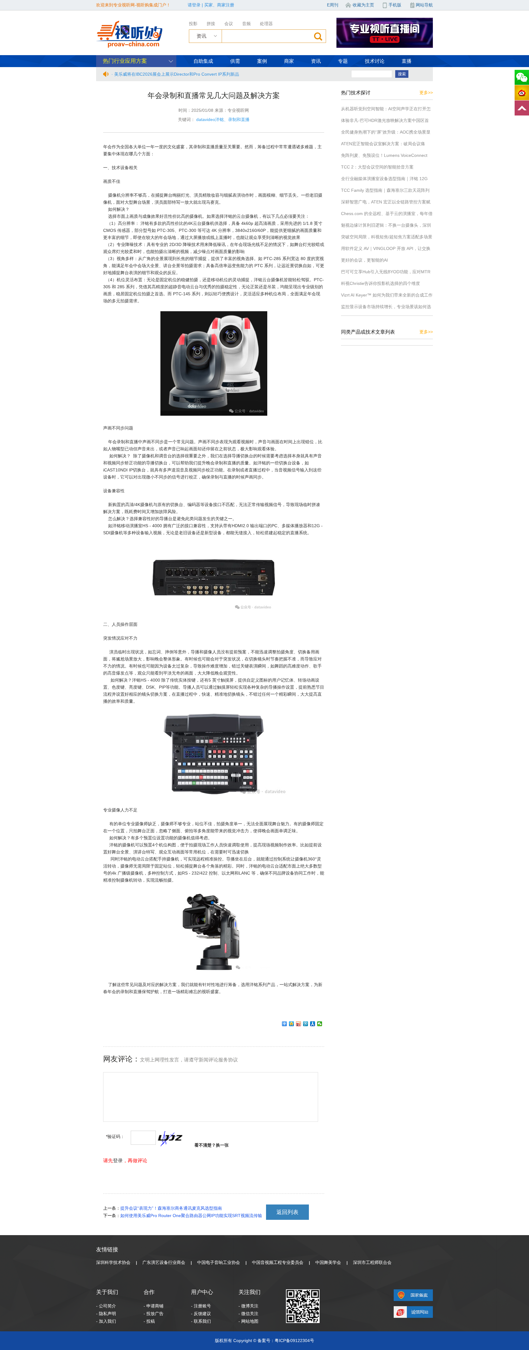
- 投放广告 (153, 1313)
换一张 (222, 1145)
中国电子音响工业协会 (218, 1262)
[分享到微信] (319, 1023)
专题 (343, 61)
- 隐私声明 (106, 1313)
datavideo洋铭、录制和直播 (222, 119)
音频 (246, 23)
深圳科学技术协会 (113, 1262)
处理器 (266, 23)
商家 (289, 61)
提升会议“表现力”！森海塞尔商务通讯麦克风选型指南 (171, 1208)
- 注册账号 (201, 1305)
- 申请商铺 (153, 1305)
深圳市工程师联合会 (372, 1262)
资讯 (316, 61)
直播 (406, 61)
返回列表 (287, 1212)
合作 (149, 1292)
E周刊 (332, 4)
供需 (235, 61)
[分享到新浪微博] (298, 1023)
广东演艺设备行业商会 (163, 1262)
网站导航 (424, 4)
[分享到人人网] (312, 1023)
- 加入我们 (106, 1321)
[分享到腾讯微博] (305, 1023)
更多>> (426, 92)
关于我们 (107, 1292)
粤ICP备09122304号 (294, 1340)
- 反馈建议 (201, 1313)
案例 (262, 61)
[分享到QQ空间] (291, 1023)
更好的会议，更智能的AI (364, 260)
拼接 (211, 23)
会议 (228, 23)
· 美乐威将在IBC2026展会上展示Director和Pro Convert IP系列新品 (175, 74)
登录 (118, 1160)
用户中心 (202, 1292)
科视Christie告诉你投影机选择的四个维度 (380, 283)
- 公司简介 (106, 1305)
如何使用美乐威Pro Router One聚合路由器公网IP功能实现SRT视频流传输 (191, 1215)
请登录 (194, 4)
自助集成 (203, 61)
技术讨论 (375, 61)
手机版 (394, 4)
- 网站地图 (248, 1321)
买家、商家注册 (219, 4)
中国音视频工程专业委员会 (277, 1262)
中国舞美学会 (328, 1262)
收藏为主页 (363, 4)
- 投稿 (149, 1321)
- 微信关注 (248, 1313)
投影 (193, 23)
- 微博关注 (248, 1305)
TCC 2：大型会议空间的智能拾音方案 (377, 166)
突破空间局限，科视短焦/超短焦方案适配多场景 (386, 236)
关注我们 (249, 1292)
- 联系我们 (201, 1321)
